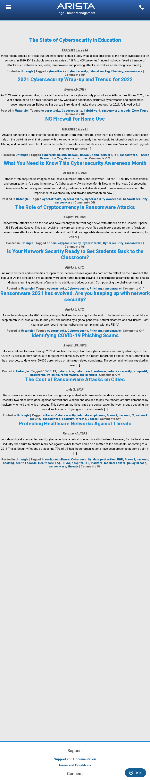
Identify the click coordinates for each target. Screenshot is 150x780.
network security (135, 199)
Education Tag (99, 71)
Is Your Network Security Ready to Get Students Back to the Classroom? (75, 254)
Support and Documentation (75, 759)
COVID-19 (49, 371)
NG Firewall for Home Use (75, 119)
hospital (77, 463)
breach (47, 459)
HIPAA (66, 463)
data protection (104, 459)
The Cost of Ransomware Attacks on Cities (75, 379)
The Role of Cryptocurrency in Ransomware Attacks (75, 207)
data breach (84, 371)
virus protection (75, 158)
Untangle (27, 71)
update (93, 419)
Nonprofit (140, 371)
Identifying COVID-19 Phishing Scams (75, 335)
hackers (124, 415)
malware (100, 371)
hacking (8, 463)
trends (125, 110)
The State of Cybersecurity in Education (75, 40)
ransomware (133, 71)
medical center (115, 463)
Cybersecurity (77, 71)
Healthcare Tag (49, 463)
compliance (61, 459)
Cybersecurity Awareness (103, 199)
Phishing (117, 71)
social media (88, 375)
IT (132, 415)
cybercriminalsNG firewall (60, 155)
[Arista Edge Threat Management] (76, 9)
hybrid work (92, 110)
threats (80, 419)
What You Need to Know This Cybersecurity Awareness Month (75, 163)
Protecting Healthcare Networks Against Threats (75, 423)
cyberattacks (56, 71)
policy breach (136, 463)
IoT (116, 155)
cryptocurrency (69, 243)
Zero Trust (140, 110)
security (68, 419)
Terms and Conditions (75, 765)
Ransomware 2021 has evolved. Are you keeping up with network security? (75, 296)
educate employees (91, 415)
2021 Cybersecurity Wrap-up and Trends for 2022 (75, 79)
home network (102, 155)
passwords (37, 375)
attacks (48, 415)
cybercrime (66, 371)
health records (26, 463)
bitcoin (52, 243)
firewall (85, 155)
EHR (120, 459)
